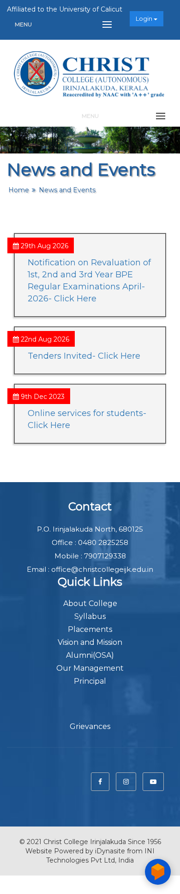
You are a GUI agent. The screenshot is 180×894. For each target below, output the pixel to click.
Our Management (90, 668)
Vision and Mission (90, 642)
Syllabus (90, 616)
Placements (90, 629)
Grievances (90, 726)
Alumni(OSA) (90, 655)
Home (18, 190)
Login (145, 18)
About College (90, 603)
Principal (90, 681)
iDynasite (110, 851)
